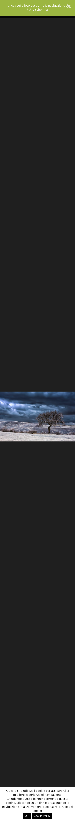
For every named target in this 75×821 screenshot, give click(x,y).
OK (27, 816)
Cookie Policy (42, 816)
